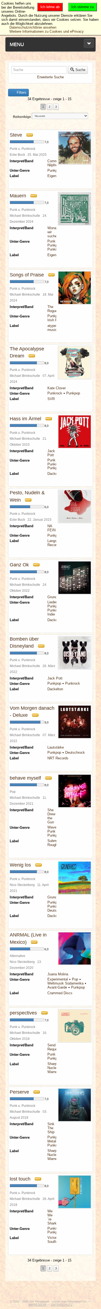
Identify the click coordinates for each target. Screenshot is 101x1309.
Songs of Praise (27, 275)
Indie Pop (54, 614)
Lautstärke (55, 747)
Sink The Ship (50, 1128)
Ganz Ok (19, 564)
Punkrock (54, 249)
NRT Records (57, 758)
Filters (21, 92)
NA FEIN (51, 528)
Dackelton (55, 474)
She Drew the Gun (51, 816)
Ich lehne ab (50, 7)
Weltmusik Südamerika (65, 983)
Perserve (19, 1092)
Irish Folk (54, 320)
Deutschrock (75, 752)
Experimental (57, 979)
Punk (51, 241)
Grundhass (55, 597)
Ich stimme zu (82, 7)
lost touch (20, 1179)
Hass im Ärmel (25, 418)
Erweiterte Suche (50, 77)
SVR (51, 399)
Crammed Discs (59, 993)
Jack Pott (51, 453)
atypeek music (53, 328)
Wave (51, 827)
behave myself (25, 778)
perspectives (23, 1013)
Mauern (18, 195)
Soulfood (54, 1242)
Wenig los (20, 865)
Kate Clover (56, 388)
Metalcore (55, 1141)
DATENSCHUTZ (62, 1304)
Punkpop (54, 170)
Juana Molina (57, 974)
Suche (80, 70)
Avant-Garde (57, 987)
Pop (75, 979)
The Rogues (53, 309)
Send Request (53, 1047)
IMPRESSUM (38, 1304)
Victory (52, 1238)
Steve (16, 135)
